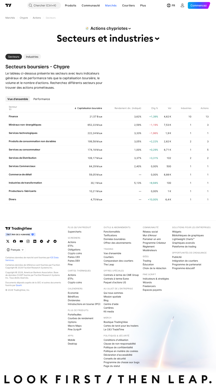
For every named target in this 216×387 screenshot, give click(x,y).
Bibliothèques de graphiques (188, 235)
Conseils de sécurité (115, 358)
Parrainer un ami (152, 239)
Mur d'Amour (150, 235)
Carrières (109, 307)
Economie (73, 292)
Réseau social (150, 231)
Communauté (91, 5)
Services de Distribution (22, 157)
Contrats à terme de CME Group (121, 274)
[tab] (13, 57)
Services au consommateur (24, 149)
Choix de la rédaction (154, 268)
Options (72, 321)
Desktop (72, 343)
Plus (143, 5)
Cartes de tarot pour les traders (121, 325)
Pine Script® (74, 329)
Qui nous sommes (113, 292)
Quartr (19, 285)
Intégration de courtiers (185, 260)
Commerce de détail (20, 174)
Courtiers (128, 5)
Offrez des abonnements (117, 242)
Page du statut (112, 365)
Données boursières (114, 239)
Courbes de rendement (80, 318)
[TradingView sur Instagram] (28, 241)
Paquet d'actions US (115, 282)
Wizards (147, 282)
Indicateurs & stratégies (156, 278)
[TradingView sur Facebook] (14, 241)
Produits (70, 5)
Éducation (148, 264)
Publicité (177, 257)
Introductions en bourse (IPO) (84, 304)
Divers (12, 199)
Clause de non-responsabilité (120, 343)
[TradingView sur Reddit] (55, 241)
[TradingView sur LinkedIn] (34, 241)
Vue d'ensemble (112, 253)
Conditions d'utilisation (116, 339)
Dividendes (74, 300)
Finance (13, 116)
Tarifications (110, 235)
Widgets (176, 231)
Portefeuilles (74, 314)
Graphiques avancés (183, 242)
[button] (78, 5)
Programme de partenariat (186, 264)
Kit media (109, 311)
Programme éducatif (183, 268)
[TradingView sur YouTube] (21, 241)
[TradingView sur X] (7, 241)
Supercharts (74, 231)
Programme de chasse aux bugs (121, 362)
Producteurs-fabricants (22, 191)
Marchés (111, 5)
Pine (70, 264)
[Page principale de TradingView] (8, 5)
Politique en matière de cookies (121, 351)
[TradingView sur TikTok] (48, 241)
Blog (106, 300)
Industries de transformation (25, 182)
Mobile (71, 339)
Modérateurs (150, 250)
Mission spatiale (112, 296)
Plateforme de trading (184, 246)
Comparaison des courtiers (118, 260)
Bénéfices (73, 296)
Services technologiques (23, 132)
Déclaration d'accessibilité (118, 354)
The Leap (109, 264)
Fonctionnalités (112, 231)
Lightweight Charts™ (183, 239)
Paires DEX (74, 260)
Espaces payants (152, 289)
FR (173, 5)
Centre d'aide (111, 304)
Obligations (74, 249)
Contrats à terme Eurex (116, 278)
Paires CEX (74, 257)
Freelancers (149, 286)
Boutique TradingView (116, 321)
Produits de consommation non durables (32, 141)
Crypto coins (75, 253)
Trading (147, 260)
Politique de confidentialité (118, 347)
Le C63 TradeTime (114, 329)
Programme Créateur (154, 242)
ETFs (70, 245)
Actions (72, 242)
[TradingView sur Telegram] (41, 241)
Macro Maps (75, 325)
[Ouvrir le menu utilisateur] (182, 5)
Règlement (149, 246)
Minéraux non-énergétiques (25, 124)
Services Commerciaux (22, 166)
